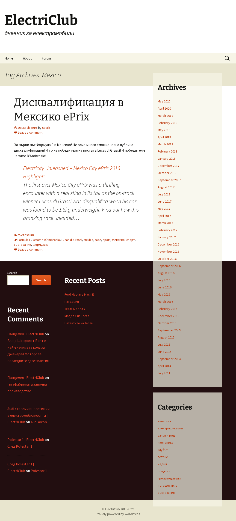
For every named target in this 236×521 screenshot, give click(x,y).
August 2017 (166, 187)
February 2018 (167, 151)
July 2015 (164, 344)
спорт (130, 240)
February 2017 (167, 230)
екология (164, 421)
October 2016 (167, 259)
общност (164, 471)
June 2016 (164, 287)
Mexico (88, 240)
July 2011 (164, 373)
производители (169, 478)
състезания (26, 235)
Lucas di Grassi (72, 240)
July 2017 (164, 194)
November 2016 (168, 251)
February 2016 (167, 309)
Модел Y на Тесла (77, 316)
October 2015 (167, 323)
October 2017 (167, 173)
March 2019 (165, 116)
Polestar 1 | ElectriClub (25, 439)
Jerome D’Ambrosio (46, 240)
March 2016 (165, 301)
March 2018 (165, 144)
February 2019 (167, 123)
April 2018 (164, 137)
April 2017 (164, 216)
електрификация (170, 428)
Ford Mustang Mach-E (79, 294)
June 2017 (164, 201)
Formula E (24, 240)
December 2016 (168, 244)
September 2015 (169, 330)
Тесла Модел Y (75, 309)
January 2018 (167, 158)
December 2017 (168, 166)
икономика (165, 442)
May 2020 (164, 101)
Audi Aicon (39, 421)
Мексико (118, 240)
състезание (22, 245)
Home (9, 58)
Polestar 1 (39, 470)
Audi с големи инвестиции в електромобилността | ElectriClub (28, 415)
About (27, 58)
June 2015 (164, 352)
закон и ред (166, 435)
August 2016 (166, 273)
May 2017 (164, 209)
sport (106, 240)
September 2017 (169, 180)
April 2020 (164, 108)
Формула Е (40, 245)
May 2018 (164, 130)
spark (46, 128)
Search (12, 273)
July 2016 (164, 280)
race (98, 240)
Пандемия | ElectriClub (25, 334)
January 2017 (167, 237)
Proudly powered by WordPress (118, 514)
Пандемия (72, 301)
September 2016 (169, 266)
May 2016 (164, 294)
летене (163, 457)
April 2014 (164, 366)
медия (162, 464)
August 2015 (166, 337)
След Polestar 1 (19, 446)
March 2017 (165, 223)
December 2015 (168, 316)
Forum (46, 58)
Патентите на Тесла (79, 323)
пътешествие (167, 485)
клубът (163, 450)
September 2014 (169, 359)
